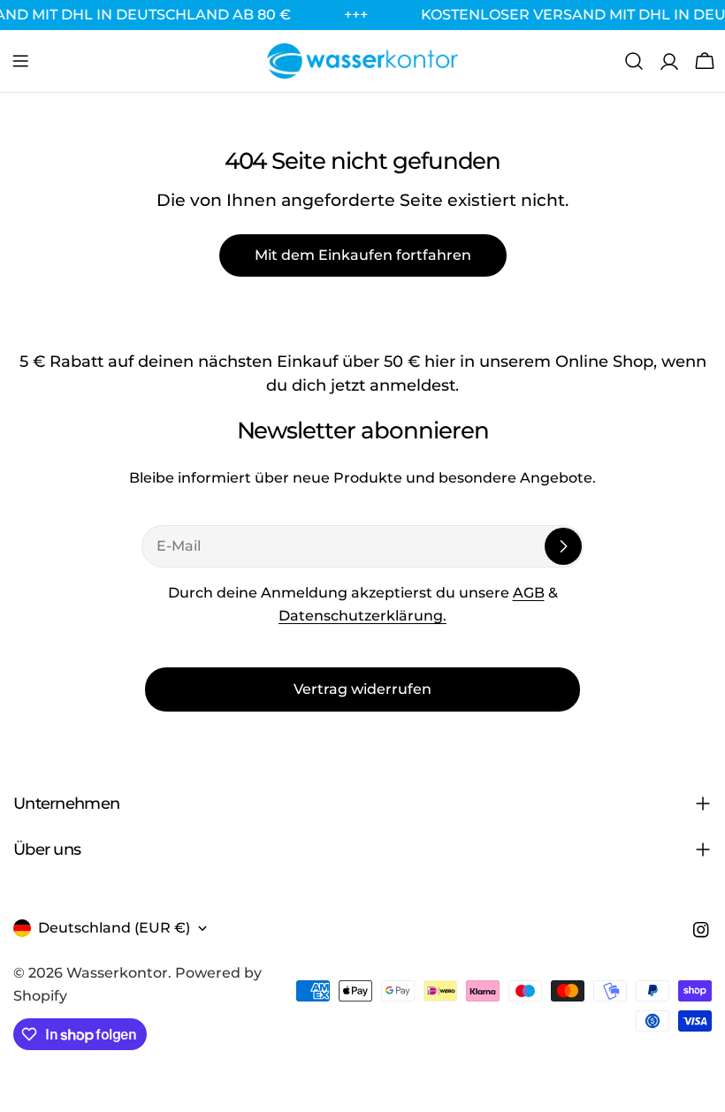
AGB (529, 592)
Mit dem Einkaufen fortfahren (363, 255)
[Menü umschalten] (20, 61)
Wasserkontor (117, 972)
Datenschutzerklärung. (362, 615)
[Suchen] (634, 61)
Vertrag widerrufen (362, 689)
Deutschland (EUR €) (114, 927)
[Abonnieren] (563, 546)
